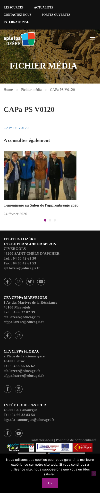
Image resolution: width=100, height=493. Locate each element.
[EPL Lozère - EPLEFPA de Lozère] (19, 39)
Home (8, 90)
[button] (45, 220)
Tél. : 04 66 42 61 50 (20, 258)
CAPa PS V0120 (62, 90)
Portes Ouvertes (56, 14)
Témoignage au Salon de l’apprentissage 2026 (41, 205)
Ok (50, 483)
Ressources (14, 7)
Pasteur (7, 433)
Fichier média (31, 90)
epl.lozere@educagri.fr (22, 268)
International (16, 22)
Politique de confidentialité (76, 440)
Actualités (43, 7)
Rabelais (7, 281)
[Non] (94, 473)
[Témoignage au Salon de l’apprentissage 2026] (40, 175)
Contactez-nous (17, 14)
